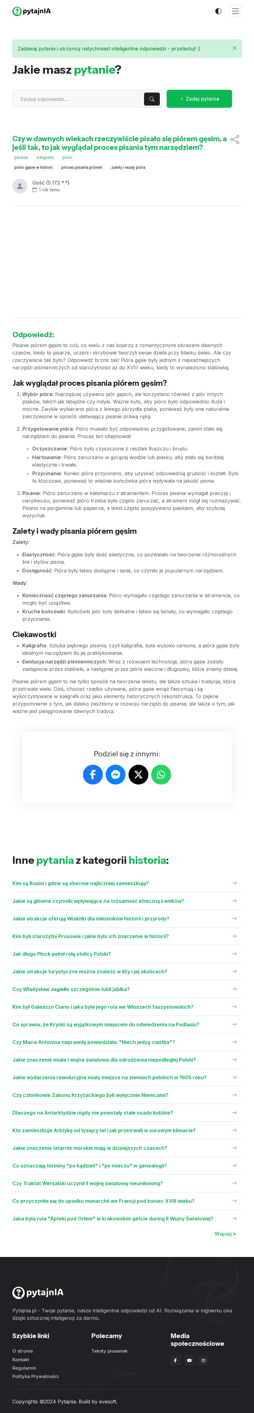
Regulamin (24, 1368)
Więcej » (225, 1234)
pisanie (21, 157)
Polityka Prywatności (35, 1376)
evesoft (107, 1401)
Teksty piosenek (109, 1351)
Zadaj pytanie (201, 99)
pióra (67, 157)
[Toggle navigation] (235, 11)
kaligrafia (45, 157)
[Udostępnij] (234, 143)
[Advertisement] (127, 262)
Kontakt (20, 1360)
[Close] (235, 48)
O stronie (22, 1351)
